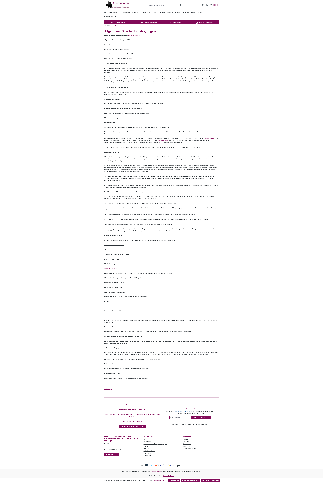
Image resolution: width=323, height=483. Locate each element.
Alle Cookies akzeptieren (210, 480)
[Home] (106, 13)
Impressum (186, 446)
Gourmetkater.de (168, 476)
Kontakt (146, 446)
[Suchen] (180, 5)
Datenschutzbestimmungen (183, 411)
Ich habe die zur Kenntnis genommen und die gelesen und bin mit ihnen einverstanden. (191, 412)
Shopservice (148, 436)
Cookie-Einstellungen (189, 448)
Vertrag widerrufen (111, 454)
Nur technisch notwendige (190, 480)
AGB (215, 411)
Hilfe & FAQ (147, 448)
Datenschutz (187, 444)
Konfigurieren (174, 480)
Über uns (186, 441)
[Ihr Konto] (207, 5)
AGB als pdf (108, 389)
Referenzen (147, 453)
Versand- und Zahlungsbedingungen (155, 444)
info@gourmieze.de (211, 139)
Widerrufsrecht (148, 441)
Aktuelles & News (149, 451)
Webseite (186, 439)
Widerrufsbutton (162, 141)
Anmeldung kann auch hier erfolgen (132, 426)
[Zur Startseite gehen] (117, 4)
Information (187, 436)
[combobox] (163, 5)
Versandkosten (156, 471)
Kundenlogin (147, 455)
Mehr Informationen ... (159, 480)
